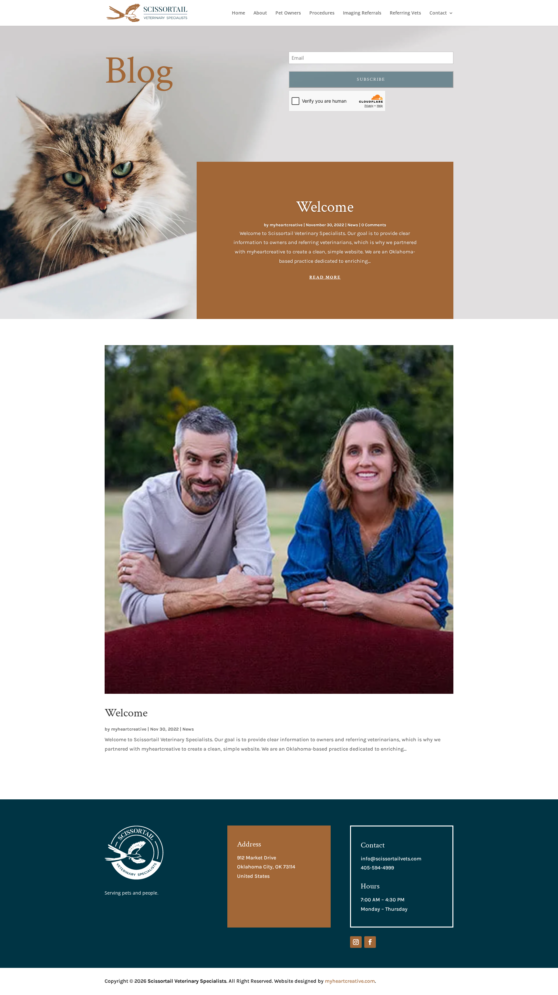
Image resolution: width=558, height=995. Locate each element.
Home (238, 13)
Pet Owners (288, 13)
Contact (438, 13)
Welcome (325, 207)
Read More (325, 277)
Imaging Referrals (362, 13)
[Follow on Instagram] (356, 942)
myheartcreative (286, 224)
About (260, 13)
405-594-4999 (377, 868)
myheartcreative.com (350, 981)
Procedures (322, 13)
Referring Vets (405, 13)
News (352, 224)
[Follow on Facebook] (370, 942)
